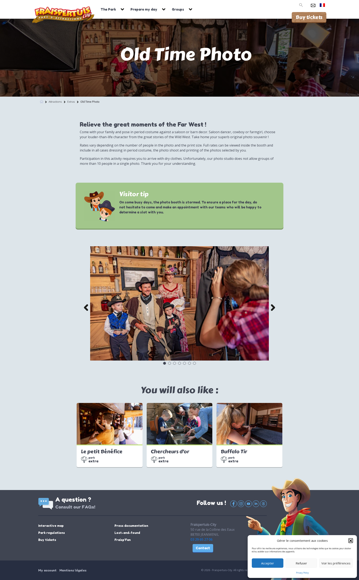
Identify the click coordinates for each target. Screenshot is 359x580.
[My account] (306, 4)
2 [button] (169, 363)
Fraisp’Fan (122, 540)
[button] (351, 540)
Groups (178, 9)
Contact (203, 548)
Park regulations (51, 532)
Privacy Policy (302, 572)
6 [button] (189, 363)
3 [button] (174, 363)
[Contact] (313, 4)
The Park (108, 9)
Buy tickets (309, 17)
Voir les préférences (335, 563)
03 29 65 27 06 (202, 539)
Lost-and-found (127, 532)
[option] (179, 303)
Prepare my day (143, 9)
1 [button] (164, 363)
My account (47, 570)
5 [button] (184, 363)
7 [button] (194, 363)
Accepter (267, 563)
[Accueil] (41, 101)
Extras (71, 101)
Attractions (55, 101)
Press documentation (131, 525)
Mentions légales (72, 570)
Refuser (301, 563)
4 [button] (179, 363)
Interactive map (51, 525)
